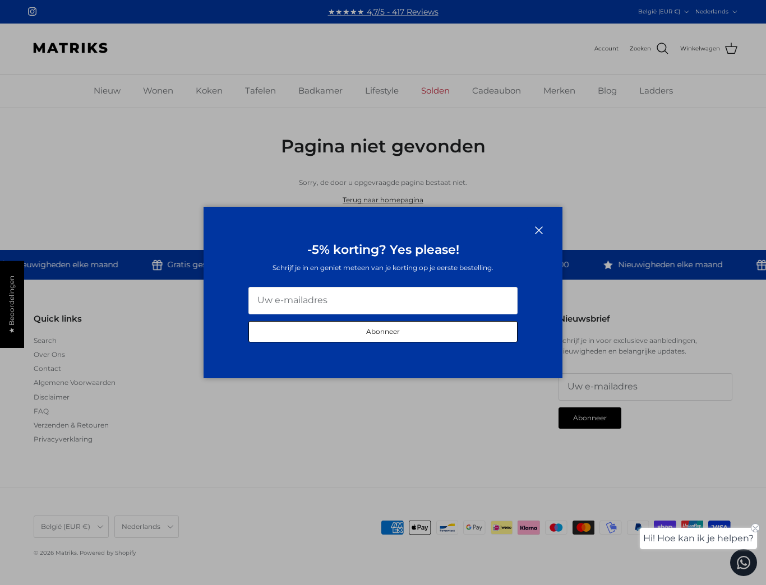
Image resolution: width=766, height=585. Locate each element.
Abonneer (383, 331)
